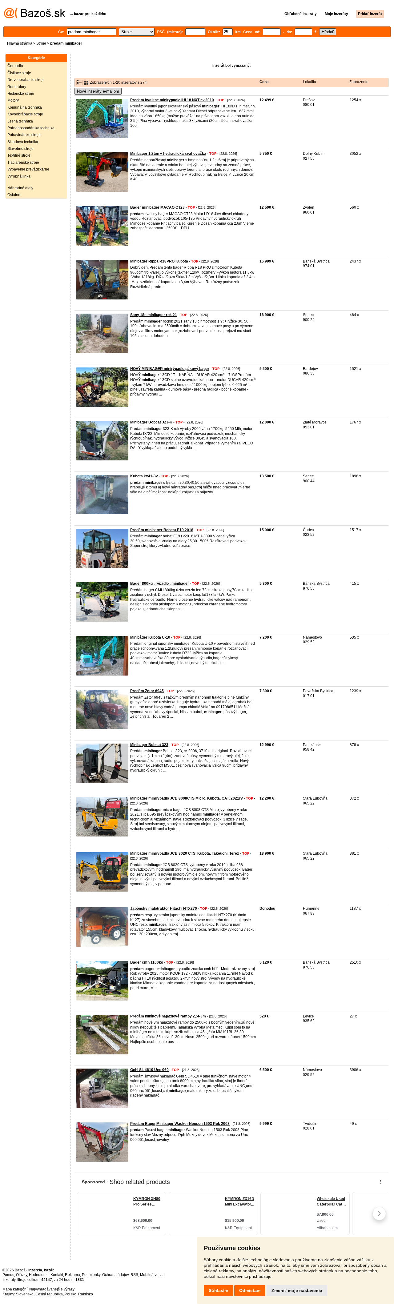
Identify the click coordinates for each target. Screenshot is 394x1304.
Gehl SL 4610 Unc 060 (149, 1070)
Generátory (16, 87)
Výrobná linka (18, 176)
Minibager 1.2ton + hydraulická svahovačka (168, 153)
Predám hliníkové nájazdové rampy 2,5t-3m (168, 1016)
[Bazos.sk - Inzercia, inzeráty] (34, 17)
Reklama (72, 1275)
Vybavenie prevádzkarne (28, 169)
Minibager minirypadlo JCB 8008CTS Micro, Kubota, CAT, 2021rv (186, 798)
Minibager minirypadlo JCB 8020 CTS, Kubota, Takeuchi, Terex (184, 853)
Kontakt (56, 1275)
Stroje (41, 43)
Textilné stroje (18, 155)
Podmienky (91, 1275)
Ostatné (13, 195)
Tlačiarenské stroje (23, 162)
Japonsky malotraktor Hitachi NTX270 (163, 908)
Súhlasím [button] (218, 1290)
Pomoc (8, 1275)
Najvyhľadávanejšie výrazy (51, 1289)
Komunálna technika (24, 107)
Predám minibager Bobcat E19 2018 (161, 530)
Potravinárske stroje (24, 135)
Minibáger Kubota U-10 (150, 637)
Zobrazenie (358, 82)
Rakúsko (85, 1294)
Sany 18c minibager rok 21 (153, 315)
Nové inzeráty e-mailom (98, 91)
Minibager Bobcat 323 (149, 745)
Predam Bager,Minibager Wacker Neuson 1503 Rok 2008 (180, 1123)
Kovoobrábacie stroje (25, 114)
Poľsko (70, 1294)
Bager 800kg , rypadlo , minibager (159, 583)
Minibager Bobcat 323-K (151, 422)
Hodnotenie (39, 1275)
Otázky (21, 1275)
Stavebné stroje (20, 148)
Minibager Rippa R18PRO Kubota (159, 261)
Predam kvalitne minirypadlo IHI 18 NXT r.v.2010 (172, 100)
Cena (264, 82)
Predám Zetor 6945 (147, 691)
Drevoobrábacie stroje (26, 80)
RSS (134, 1275)
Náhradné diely (20, 188)
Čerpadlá (15, 66)
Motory (13, 100)
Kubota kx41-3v (144, 476)
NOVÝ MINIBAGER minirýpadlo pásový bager (169, 369)
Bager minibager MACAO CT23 (157, 207)
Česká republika (49, 1294)
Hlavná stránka (19, 43)
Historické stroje (20, 93)
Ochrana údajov (115, 1275)
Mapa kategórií (14, 1289)
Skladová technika (22, 142)
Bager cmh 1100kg (146, 962)
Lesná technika (20, 121)
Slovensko (25, 1294)
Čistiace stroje (19, 73)
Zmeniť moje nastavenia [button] (296, 1290)
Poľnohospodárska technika (30, 128)
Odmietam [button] (249, 1290)
